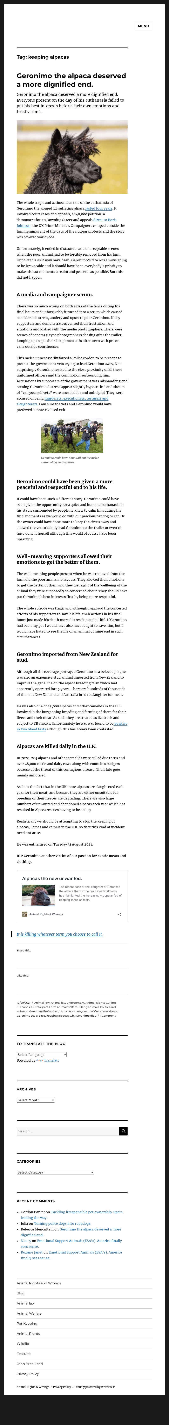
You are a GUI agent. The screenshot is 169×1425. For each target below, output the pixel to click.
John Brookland (30, 1364)
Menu (143, 26)
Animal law (41, 1002)
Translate (52, 1060)
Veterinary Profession (43, 1011)
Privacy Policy (28, 1374)
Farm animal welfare (63, 1007)
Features (24, 1354)
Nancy (26, 1241)
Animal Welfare (29, 1313)
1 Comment (108, 1015)
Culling (111, 1002)
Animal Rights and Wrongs (39, 1283)
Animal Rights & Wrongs (33, 1387)
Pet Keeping (27, 1323)
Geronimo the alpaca (31, 1015)
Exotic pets (40, 1007)
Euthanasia (24, 1007)
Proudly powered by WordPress (95, 1387)
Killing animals (89, 1007)
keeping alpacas (57, 1015)
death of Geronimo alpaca (99, 1011)
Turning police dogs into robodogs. (62, 1223)
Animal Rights (95, 1002)
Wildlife (23, 1344)
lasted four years (98, 208)
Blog (20, 1293)
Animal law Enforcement (67, 1002)
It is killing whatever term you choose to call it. (60, 934)
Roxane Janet (32, 1252)
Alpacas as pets (71, 1011)
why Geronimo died (83, 1015)
